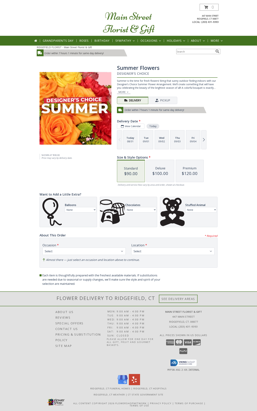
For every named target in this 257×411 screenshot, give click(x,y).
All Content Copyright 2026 (94, 403)
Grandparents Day (58, 41)
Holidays (174, 41)
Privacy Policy (161, 403)
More (215, 41)
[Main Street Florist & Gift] (128, 19)
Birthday (101, 41)
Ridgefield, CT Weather (109, 394)
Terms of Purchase (189, 403)
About (196, 41)
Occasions (149, 41)
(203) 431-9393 (210, 22)
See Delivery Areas (178, 299)
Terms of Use (139, 405)
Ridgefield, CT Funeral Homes (110, 388)
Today (152, 126)
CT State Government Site (145, 394)
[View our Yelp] (134, 384)
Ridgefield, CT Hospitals (150, 388)
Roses (84, 41)
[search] (217, 51)
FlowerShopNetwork (131, 403)
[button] (209, 7)
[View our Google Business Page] (122, 384)
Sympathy (123, 41)
